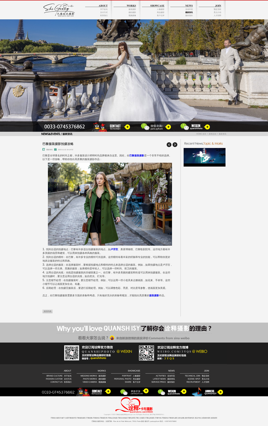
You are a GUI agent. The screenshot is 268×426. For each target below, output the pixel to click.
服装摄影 (132, 9)
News (189, 5)
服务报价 (189, 15)
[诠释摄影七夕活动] (205, 157)
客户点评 (160, 15)
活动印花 (189, 9)
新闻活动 (212, 134)
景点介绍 (217, 12)
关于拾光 (104, 9)
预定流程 (217, 9)
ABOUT (103, 5)
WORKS (131, 5)
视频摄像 (132, 15)
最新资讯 (189, 12)
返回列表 (47, 311)
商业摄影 (160, 12)
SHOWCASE (157, 5)
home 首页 (201, 134)
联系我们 (104, 15)
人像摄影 (160, 9)
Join (218, 5)
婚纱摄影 (132, 12)
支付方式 (104, 12)
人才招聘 (217, 15)
